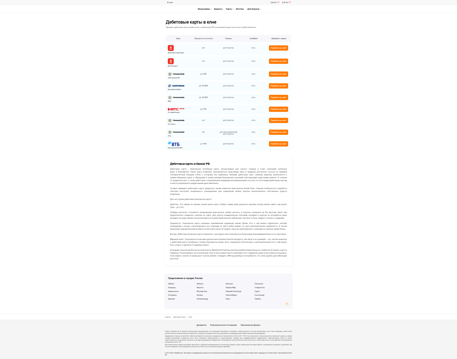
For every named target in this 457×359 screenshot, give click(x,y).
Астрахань (172, 295)
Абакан (171, 284)
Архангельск (173, 291)
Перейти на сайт (278, 48)
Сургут (257, 291)
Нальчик (229, 284)
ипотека (240, 9)
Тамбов (258, 299)
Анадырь (172, 287)
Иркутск (200, 287)
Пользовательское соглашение (223, 325)
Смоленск (259, 284)
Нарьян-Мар (231, 287)
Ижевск (200, 284)
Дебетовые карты (179, 317)
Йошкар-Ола (202, 291)
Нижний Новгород (233, 291)
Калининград (202, 299)
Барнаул (171, 299)
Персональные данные (250, 325)
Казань (200, 295)
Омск (228, 299)
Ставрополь (260, 287)
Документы (201, 325)
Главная (167, 317)
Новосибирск (231, 295)
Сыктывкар (259, 295)
